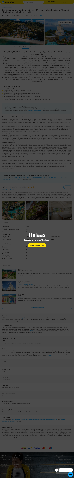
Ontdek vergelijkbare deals (36, 245)
